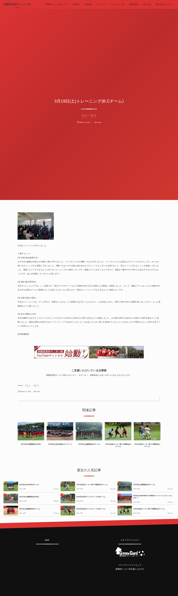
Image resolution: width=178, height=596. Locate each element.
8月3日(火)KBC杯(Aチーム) (29, 484)
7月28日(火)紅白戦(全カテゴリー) (60, 444)
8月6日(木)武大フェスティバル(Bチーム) (90, 497)
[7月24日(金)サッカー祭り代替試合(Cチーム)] (118, 431)
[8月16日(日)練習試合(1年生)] (31, 431)
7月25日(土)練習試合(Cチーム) (89, 444)
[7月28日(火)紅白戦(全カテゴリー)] (60, 431)
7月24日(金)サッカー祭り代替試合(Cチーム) (118, 445)
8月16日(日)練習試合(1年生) (31, 444)
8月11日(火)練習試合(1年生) (29, 497)
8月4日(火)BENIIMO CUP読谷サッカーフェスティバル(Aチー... (152, 497)
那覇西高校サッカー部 (17, 4)
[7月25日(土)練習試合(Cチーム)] (89, 431)
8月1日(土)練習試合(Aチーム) (29, 509)
